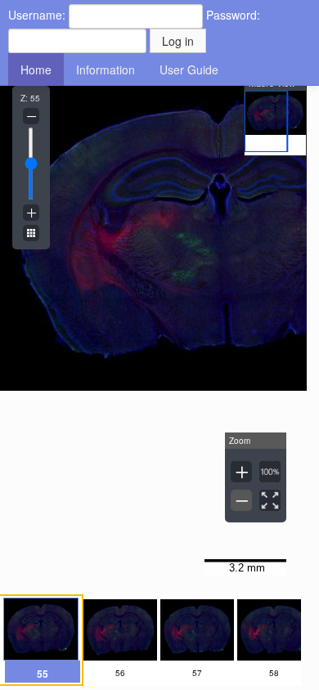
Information (105, 69)
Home (36, 69)
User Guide (189, 69)
